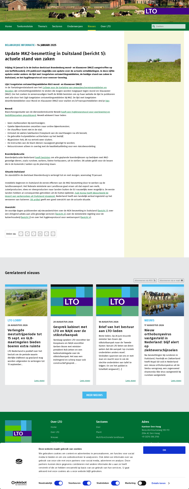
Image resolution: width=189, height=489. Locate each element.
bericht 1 (102, 210)
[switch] (87, 483)
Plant (99, 432)
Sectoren (57, 26)
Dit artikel (35, 199)
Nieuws (92, 26)
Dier (98, 427)
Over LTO (106, 26)
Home (8, 26)
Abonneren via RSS (144, 280)
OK (164, 450)
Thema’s (42, 26)
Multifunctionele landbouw (110, 437)
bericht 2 (60, 214)
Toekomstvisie (25, 26)
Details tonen (158, 483)
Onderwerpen (75, 26)
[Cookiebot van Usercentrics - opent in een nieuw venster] (19, 483)
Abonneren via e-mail (170, 280)
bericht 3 (25, 217)
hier (107, 100)
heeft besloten (42, 157)
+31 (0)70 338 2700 (150, 436)
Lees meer (39, 380)
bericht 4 (85, 217)
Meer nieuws (94, 395)
